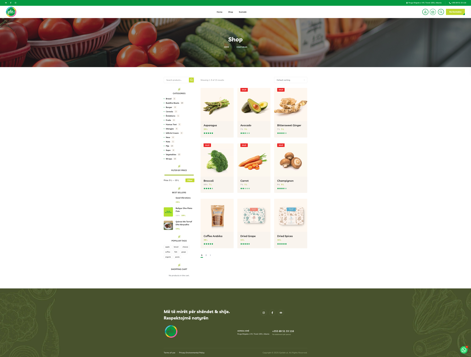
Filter (189, 180)
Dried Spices (285, 236)
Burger (171, 107)
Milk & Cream (174, 133)
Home (226, 47)
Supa (170, 150)
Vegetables (173, 154)
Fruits (170, 120)
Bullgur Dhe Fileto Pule (184, 209)
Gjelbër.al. (284, 352)
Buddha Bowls (174, 103)
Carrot (244, 180)
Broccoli (209, 180)
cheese (185, 247)
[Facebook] (11, 3)
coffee (167, 252)
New (169, 137)
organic (168, 257)
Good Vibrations (183, 198)
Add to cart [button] (228, 139)
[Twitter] (6, 3)
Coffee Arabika (213, 236)
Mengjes (171, 128)
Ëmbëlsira (172, 116)
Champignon (285, 180)
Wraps (171, 159)
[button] (432, 12)
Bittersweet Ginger (289, 125)
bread (176, 247)
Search (191, 80)
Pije (169, 146)
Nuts (169, 141)
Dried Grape (248, 236)
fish (175, 252)
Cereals (171, 111)
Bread (170, 98)
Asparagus (210, 125)
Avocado (245, 125)
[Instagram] (15, 3)
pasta (177, 257)
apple (167, 247)
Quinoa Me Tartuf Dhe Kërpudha (184, 223)
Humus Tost (173, 124)
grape (183, 252)
